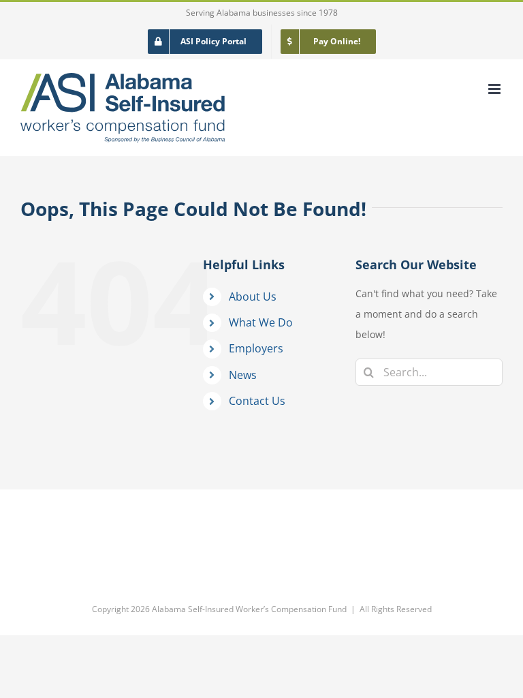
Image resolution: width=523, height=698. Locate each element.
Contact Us (257, 400)
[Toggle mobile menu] (495, 89)
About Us (252, 296)
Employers (256, 348)
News (243, 374)
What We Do (261, 322)
